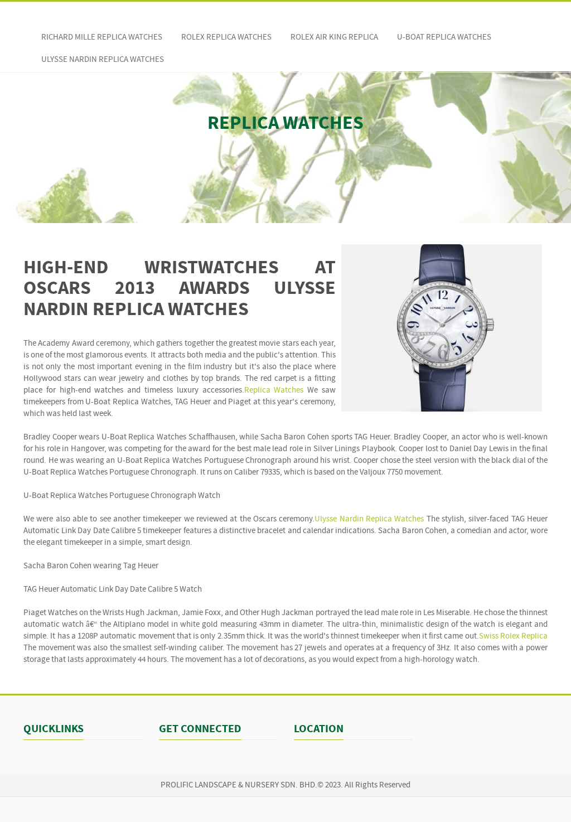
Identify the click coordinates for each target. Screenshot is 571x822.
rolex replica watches (226, 37)
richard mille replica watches (101, 37)
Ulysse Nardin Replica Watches (102, 60)
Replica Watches (274, 390)
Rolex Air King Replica (334, 37)
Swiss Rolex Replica (513, 636)
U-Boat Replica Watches (444, 37)
